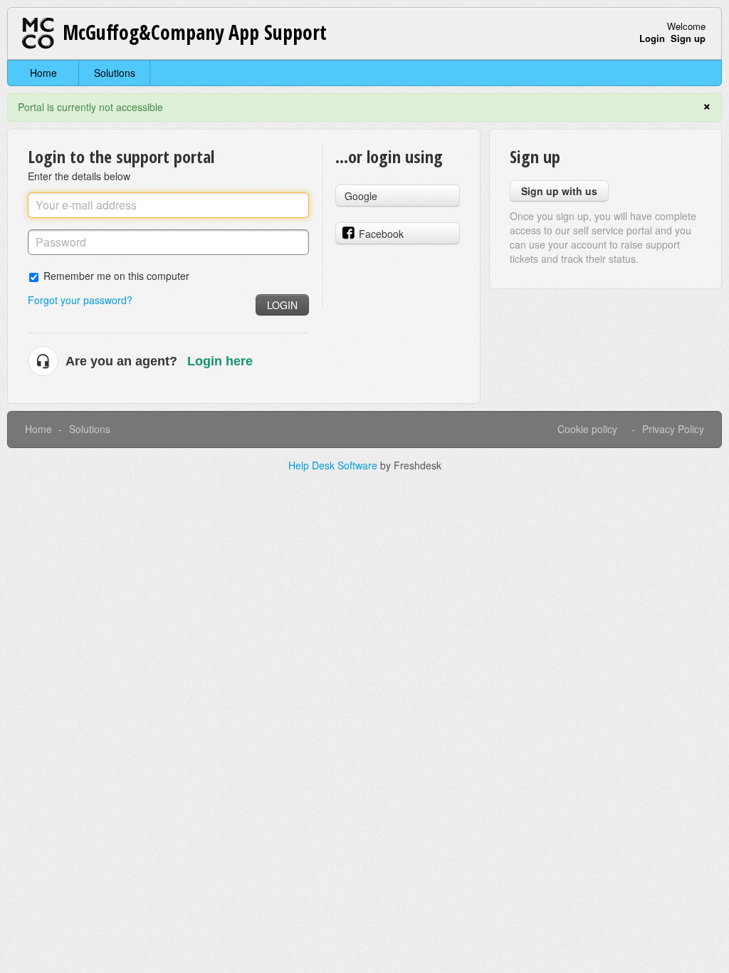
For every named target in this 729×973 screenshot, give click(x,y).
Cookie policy (587, 429)
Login (282, 305)
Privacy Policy (673, 429)
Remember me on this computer (116, 275)
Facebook (381, 234)
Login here (220, 361)
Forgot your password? (80, 300)
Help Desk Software (334, 465)
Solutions (114, 73)
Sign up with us (559, 191)
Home (43, 73)
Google (361, 196)
